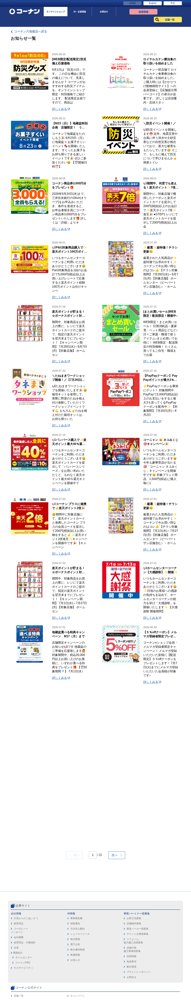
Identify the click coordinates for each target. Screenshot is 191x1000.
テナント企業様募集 (137, 934)
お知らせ (75, 960)
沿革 (16, 947)
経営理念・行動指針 (25, 942)
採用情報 (131, 956)
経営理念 (19, 923)
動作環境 (131, 966)
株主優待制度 (77, 949)
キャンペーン (77, 995)
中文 (172, 3)
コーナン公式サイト (28, 987)
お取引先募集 (134, 918)
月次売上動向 (77, 928)
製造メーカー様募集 (137, 928)
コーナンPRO (22, 962)
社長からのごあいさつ (26, 918)
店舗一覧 (19, 995)
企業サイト (22, 905)
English (152, 3)
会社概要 (19, 937)
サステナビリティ (23, 967)
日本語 (132, 3)
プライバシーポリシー (139, 972)
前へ (75, 855)
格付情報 (75, 939)
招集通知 (75, 923)
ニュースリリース (80, 934)
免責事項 (131, 961)
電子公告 (75, 944)
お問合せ (131, 977)
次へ (116, 855)
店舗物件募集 (134, 923)
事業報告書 (76, 918)
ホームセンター (23, 957)
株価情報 (75, 954)
